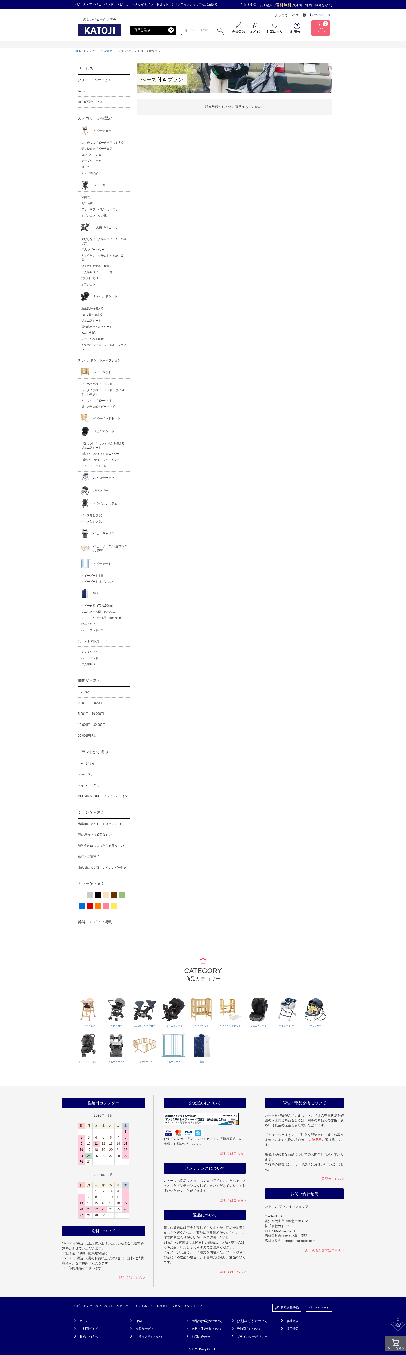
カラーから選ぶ (91, 884)
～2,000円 (85, 692)
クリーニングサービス (94, 80)
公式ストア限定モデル (93, 641)
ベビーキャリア (103, 533)
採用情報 (292, 1329)
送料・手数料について (207, 1329)
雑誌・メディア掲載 (95, 922)
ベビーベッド (102, 372)
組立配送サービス (90, 102)
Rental (82, 91)
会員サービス (145, 1329)
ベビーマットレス (92, 630)
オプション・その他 (94, 215)
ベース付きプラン (92, 521)
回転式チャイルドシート (96, 326)
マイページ (322, 15)
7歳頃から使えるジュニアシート (101, 459)
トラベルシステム (126, 51)
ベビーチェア (102, 130)
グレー (90, 895)
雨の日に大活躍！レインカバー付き (102, 867)
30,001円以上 (87, 735)
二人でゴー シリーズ (94, 249)
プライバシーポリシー (252, 1337)
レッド (90, 906)
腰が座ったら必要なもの (95, 834)
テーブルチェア (91, 161)
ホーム (84, 1321)
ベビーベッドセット (107, 418)
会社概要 (292, 1321)
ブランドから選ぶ (93, 752)
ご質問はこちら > (331, 1179)
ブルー (82, 906)
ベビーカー (100, 185)
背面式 (85, 197)
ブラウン (114, 895)
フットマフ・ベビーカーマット (101, 209)
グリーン (122, 895)
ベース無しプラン (92, 515)
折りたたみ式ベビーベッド (98, 406)
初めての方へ (89, 1337)
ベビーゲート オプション (97, 581)
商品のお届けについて (207, 1321)
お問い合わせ (201, 1337)
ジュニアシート (91, 320)
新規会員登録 (289, 1307)
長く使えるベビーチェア (96, 148)
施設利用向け (89, 278)
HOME (79, 51)
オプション (88, 284)
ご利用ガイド (89, 1329)
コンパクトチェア (92, 154)
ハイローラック (103, 478)
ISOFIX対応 (88, 332)
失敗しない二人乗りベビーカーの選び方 (103, 241)
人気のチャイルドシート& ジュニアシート (103, 347)
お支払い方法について (252, 1321)
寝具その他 (88, 624)
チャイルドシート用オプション (99, 360)
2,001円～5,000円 (90, 703)
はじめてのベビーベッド (96, 384)
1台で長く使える (92, 314)
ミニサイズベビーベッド (96, 400)
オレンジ (98, 906)
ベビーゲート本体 (92, 575)
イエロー (114, 906)
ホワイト (82, 895)
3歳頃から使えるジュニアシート (101, 453)
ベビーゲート (102, 563)
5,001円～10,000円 (91, 713)
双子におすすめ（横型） (96, 266)
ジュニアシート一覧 (94, 466)
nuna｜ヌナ (86, 774)
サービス (85, 68)
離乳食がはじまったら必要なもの (101, 845)
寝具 (96, 593)
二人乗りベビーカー (107, 227)
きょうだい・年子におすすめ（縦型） (102, 258)
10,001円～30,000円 (91, 725)
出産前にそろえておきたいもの (99, 824)
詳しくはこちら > (132, 1278)
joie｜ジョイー (88, 763)
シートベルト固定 (92, 339)
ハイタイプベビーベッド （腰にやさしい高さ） (102, 392)
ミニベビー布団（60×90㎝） (99, 611)
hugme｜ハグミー (90, 785)
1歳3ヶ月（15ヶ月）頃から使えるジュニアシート (103, 445)
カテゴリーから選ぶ (99, 51)
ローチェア (88, 167)
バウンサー (100, 490)
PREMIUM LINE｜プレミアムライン (103, 796)
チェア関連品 (89, 173)
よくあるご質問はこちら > (324, 1250)
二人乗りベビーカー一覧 (96, 272)
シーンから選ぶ (91, 812)
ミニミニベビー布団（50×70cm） (102, 618)
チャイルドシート (105, 296)
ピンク (106, 906)
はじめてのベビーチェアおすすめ (102, 142)
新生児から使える (92, 308)
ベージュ (106, 895)
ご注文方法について (149, 1337)
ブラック (98, 895)
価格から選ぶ (89, 680)
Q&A (139, 1321)
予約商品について (249, 1329)
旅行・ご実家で (88, 856)
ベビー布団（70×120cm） (98, 605)
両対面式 (87, 203)
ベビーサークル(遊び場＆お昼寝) (110, 548)
